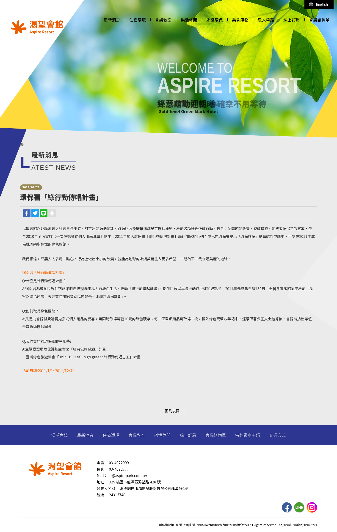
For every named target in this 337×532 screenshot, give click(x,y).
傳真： (102, 469)
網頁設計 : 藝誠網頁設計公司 (298, 525)
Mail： (102, 475)
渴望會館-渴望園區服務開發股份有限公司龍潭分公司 (36, 27)
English (322, 4)
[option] (168, 68)
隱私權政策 (166, 525)
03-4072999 (119, 462)
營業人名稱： (108, 488)
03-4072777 (119, 469)
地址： (102, 481)
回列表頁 (172, 411)
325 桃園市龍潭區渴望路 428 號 (135, 481)
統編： (102, 494)
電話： (102, 462)
